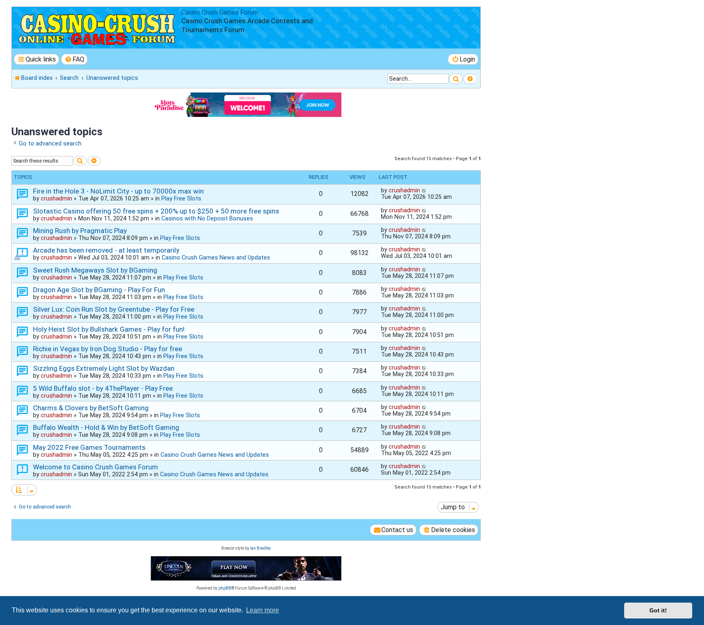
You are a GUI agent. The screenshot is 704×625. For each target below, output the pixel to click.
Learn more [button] (262, 610)
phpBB (224, 588)
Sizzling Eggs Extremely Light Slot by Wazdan (103, 368)
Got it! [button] (658, 610)
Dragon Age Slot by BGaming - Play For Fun (99, 290)
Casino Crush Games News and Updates (216, 257)
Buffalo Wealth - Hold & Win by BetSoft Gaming (106, 427)
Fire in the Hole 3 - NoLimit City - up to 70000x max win (118, 191)
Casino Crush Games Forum (219, 12)
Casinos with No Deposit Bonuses (207, 218)
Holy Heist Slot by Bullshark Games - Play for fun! (109, 329)
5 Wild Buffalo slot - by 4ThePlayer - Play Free (103, 388)
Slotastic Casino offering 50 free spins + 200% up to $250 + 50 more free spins (156, 211)
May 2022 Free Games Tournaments (89, 447)
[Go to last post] (424, 190)
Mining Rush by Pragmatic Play (80, 231)
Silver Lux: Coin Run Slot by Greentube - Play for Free (113, 309)
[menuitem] (74, 59)
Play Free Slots (181, 198)
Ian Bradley (260, 548)
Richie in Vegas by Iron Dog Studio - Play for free (107, 349)
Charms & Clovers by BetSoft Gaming (91, 408)
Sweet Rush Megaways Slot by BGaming (95, 270)
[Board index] (97, 27)
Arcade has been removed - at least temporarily (106, 250)
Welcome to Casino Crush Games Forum (95, 467)
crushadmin (56, 198)
